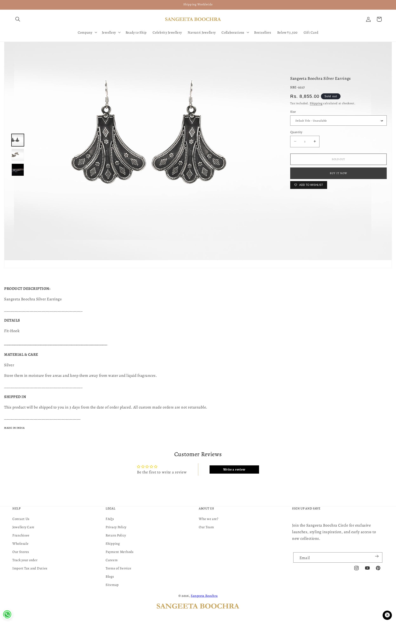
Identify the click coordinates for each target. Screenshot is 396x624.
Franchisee (20, 535)
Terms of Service (118, 568)
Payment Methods (120, 551)
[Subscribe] (376, 556)
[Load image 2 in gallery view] (18, 155)
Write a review (234, 469)
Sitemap (112, 584)
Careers (112, 560)
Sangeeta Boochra (204, 595)
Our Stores (20, 551)
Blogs (110, 576)
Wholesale (20, 543)
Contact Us (20, 518)
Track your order (25, 560)
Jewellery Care (23, 527)
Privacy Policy (116, 527)
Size (293, 111)
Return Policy (116, 535)
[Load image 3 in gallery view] (18, 170)
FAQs (110, 518)
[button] (17, 19)
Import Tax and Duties (29, 568)
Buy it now (338, 173)
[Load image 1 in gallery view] (18, 140)
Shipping (316, 103)
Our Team (206, 527)
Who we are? (208, 518)
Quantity (296, 132)
